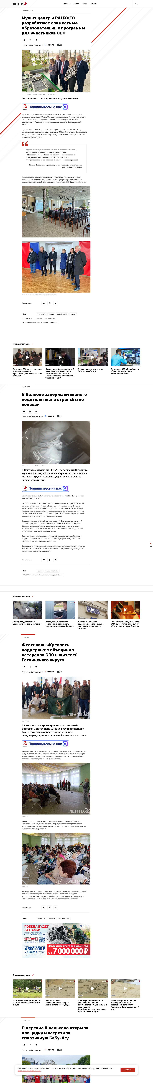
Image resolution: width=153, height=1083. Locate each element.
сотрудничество (62, 314)
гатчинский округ (64, 918)
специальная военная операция (45, 318)
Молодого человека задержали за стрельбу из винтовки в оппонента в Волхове (91, 625)
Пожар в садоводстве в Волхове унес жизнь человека (27, 623)
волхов (39, 571)
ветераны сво (27, 318)
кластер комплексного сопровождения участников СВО (40, 322)
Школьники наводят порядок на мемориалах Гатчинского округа (26, 1002)
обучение (73, 314)
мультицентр (41, 314)
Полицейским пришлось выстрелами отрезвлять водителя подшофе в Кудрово (59, 624)
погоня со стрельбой (51, 571)
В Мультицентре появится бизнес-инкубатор (90, 370)
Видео (76, 4)
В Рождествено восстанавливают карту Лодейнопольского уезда (57, 1002)
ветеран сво (41, 918)
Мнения (93, 4)
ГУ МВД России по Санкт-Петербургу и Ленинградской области (42, 575)
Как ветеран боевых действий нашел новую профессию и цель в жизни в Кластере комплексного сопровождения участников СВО (60, 373)
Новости (67, 4)
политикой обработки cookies (29, 1071)
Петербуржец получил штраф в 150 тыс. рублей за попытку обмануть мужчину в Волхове (125, 624)
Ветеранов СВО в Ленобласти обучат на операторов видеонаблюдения (125, 371)
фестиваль (52, 918)
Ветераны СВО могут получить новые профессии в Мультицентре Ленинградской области (27, 372)
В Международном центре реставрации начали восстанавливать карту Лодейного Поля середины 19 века (125, 1004)
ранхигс (51, 314)
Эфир (84, 4)
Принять (128, 1070)
